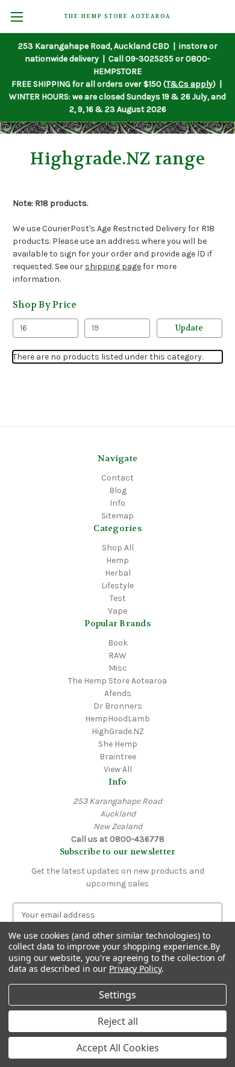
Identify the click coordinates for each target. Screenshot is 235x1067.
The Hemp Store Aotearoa (117, 681)
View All (118, 769)
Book (118, 643)
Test (118, 598)
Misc (117, 668)
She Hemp (117, 744)
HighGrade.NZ (118, 731)
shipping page (113, 266)
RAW (117, 655)
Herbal (118, 573)
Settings (117, 994)
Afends (117, 693)
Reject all (118, 1021)
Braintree (117, 756)
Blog (118, 490)
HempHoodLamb (117, 719)
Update (189, 328)
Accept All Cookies (118, 1047)
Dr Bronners (117, 706)
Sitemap (117, 516)
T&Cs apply (189, 84)
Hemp (117, 560)
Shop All (118, 548)
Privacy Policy (135, 968)
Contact (117, 478)
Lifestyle (117, 585)
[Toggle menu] (16, 16)
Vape (117, 611)
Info (117, 503)
